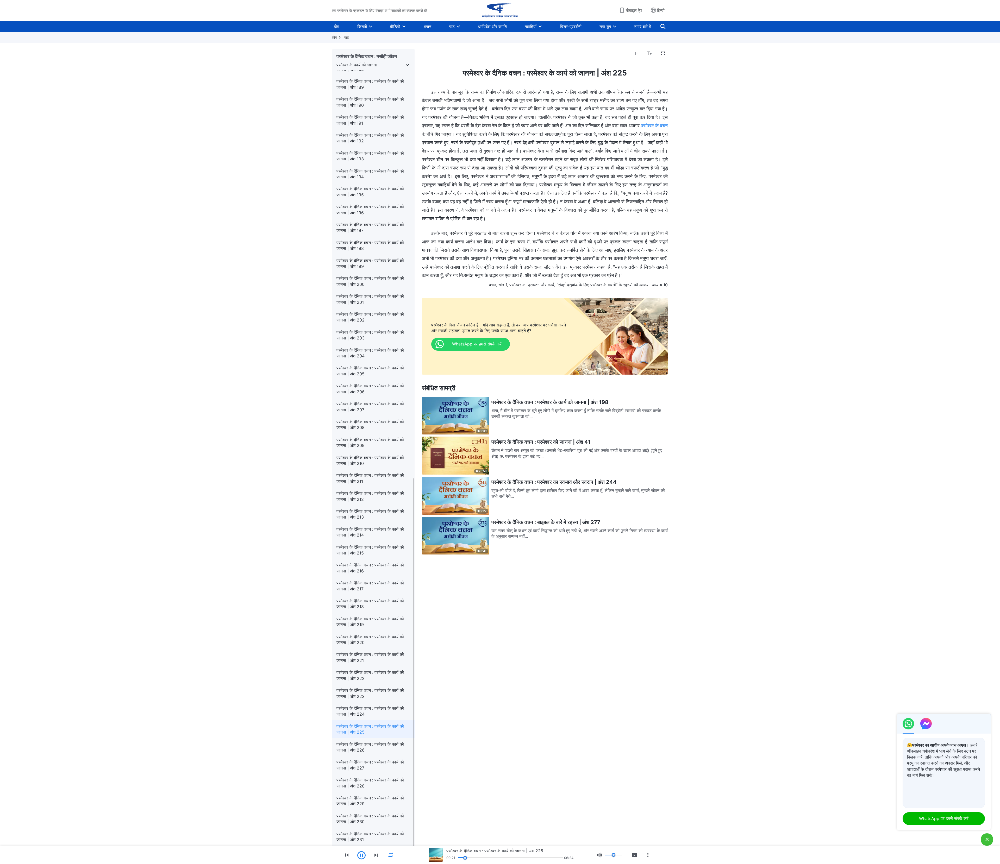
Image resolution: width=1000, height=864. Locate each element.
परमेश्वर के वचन (654, 125)
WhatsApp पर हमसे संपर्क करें (943, 818)
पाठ (452, 26)
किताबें (362, 26)
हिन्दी (661, 10)
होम (336, 26)
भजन (427, 26)
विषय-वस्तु (433, 53)
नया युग (605, 26)
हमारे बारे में (642, 26)
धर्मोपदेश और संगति (492, 26)
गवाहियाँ (530, 26)
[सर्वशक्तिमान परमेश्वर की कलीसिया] (500, 10)
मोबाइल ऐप (634, 10)
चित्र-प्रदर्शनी (571, 26)
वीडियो (395, 26)
